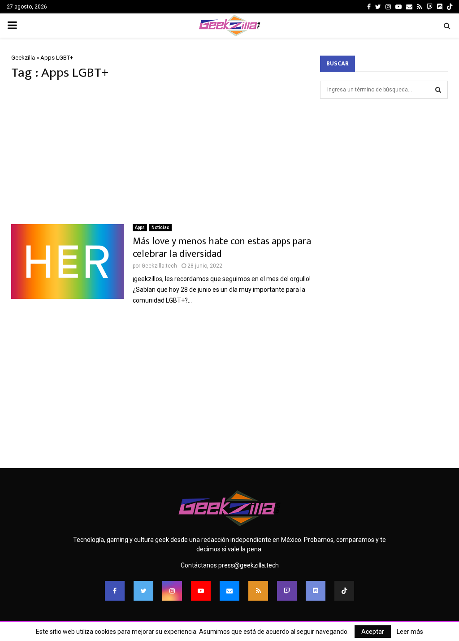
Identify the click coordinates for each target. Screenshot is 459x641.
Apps (140, 227)
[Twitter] (143, 591)
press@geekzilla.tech (248, 565)
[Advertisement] (161, 152)
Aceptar (372, 631)
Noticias (160, 227)
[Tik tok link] (449, 6)
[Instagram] (172, 591)
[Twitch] (287, 591)
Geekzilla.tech (159, 266)
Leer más (410, 631)
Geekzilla (23, 57)
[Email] (229, 591)
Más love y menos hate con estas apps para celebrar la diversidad (222, 247)
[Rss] (258, 591)
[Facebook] (115, 591)
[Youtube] (201, 591)
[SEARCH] (438, 90)
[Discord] (439, 6)
